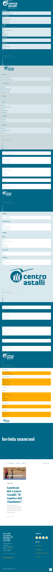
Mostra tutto (46, 463)
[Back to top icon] (43, 569)
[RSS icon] (48, 568)
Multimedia (10, 483)
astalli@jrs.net (9, 548)
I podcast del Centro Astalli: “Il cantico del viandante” (14, 495)
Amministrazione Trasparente (42, 553)
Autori (24, 463)
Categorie (12, 463)
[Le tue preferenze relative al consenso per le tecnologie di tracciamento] (50, 569)
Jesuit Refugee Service (8, 557)
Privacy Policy (38, 545)
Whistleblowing (38, 549)
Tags (19, 463)
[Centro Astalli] (10, 8)
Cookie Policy (38, 556)
